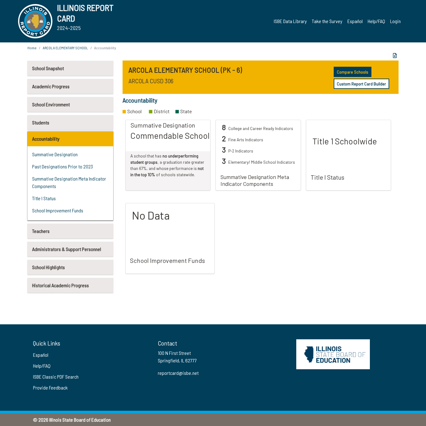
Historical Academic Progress (60, 285)
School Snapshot (48, 68)
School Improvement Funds (57, 210)
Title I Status (44, 198)
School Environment (51, 104)
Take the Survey (327, 21)
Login (395, 21)
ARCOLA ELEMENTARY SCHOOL (65, 48)
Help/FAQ (376, 21)
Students (40, 122)
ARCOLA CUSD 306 (150, 81)
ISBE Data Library (290, 21)
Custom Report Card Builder (361, 83)
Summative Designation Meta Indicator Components (69, 182)
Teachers (41, 231)
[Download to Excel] (395, 56)
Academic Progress (51, 86)
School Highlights (48, 267)
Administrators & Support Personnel (66, 249)
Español (355, 21)
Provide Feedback (50, 387)
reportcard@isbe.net (178, 373)
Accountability (46, 139)
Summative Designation (55, 154)
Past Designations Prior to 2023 (62, 166)
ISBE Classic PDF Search (56, 377)
